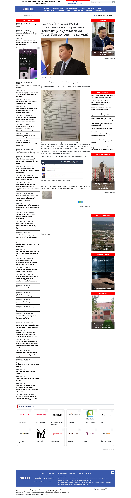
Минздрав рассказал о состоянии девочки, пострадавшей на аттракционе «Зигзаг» (27, 316)
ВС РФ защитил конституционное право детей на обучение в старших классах (28, 85)
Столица (82, 8)
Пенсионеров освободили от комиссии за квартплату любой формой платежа (26, 42)
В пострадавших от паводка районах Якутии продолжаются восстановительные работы (26, 262)
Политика (47, 8)
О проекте (51, 474)
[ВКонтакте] (78, 202)
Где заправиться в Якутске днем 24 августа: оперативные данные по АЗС (27, 253)
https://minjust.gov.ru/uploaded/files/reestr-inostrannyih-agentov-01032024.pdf (36, 491)
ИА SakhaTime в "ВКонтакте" (104, 15)
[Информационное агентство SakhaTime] (28, 9)
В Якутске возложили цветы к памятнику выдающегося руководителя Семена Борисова (26, 128)
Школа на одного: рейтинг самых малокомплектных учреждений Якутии (102, 140)
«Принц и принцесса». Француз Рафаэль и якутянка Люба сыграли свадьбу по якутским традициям (102, 147)
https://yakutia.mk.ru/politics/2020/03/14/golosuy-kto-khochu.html (66, 188)
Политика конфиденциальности (42, 481)
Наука (69, 10)
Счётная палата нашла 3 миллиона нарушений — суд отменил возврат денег (27, 207)
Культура (91, 8)
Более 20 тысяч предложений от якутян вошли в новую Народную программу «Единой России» (27, 354)
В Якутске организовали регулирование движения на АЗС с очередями (27, 244)
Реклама (72, 474)
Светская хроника (49, 10)
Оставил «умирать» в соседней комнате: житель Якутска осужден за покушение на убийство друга (27, 325)
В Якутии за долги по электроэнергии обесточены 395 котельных (26, 144)
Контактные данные (84, 474)
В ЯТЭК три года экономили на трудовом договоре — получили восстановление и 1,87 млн (26, 398)
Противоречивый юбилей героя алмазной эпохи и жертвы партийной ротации (26, 110)
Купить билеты (100, 10)
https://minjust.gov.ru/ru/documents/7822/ (58, 492)
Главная (42, 474)
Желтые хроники (71, 8)
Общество (89, 10)
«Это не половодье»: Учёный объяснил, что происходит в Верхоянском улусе (100, 102)
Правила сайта (62, 474)
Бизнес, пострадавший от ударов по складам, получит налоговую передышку (27, 33)
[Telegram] (82, 202)
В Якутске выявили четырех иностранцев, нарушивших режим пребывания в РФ (27, 170)
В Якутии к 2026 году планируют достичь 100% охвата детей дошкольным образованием (26, 119)
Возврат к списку (46, 234)
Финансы (61, 10)
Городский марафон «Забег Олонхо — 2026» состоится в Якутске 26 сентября (27, 94)
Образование (78, 10)
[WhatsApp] (80, 202)
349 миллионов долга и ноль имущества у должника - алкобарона (25, 216)
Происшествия (58, 8)
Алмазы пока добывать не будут (101, 128)
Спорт (99, 8)
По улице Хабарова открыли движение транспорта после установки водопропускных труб (26, 334)
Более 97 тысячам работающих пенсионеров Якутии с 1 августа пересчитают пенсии (101, 133)
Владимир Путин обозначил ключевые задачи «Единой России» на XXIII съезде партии (26, 235)
